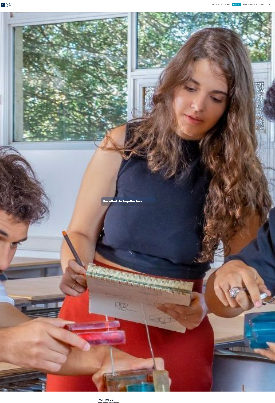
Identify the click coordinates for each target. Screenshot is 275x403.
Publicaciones (35, 9)
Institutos (43, 9)
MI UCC (269, 4)
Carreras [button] (21, 9)
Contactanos (50, 9)
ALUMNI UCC (262, 4)
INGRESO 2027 (236, 4)
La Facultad (5, 9)
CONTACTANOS (226, 4)
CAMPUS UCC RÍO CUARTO (249, 4)
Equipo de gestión (13, 9)
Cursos (28, 9)
